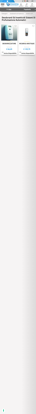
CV (33, 1)
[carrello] (32, 5)
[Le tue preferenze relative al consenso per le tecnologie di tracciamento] (3, 410)
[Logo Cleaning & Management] (12, 4)
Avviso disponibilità (10, 53)
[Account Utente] (21, 5)
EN (27, 1)
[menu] (2, 5)
